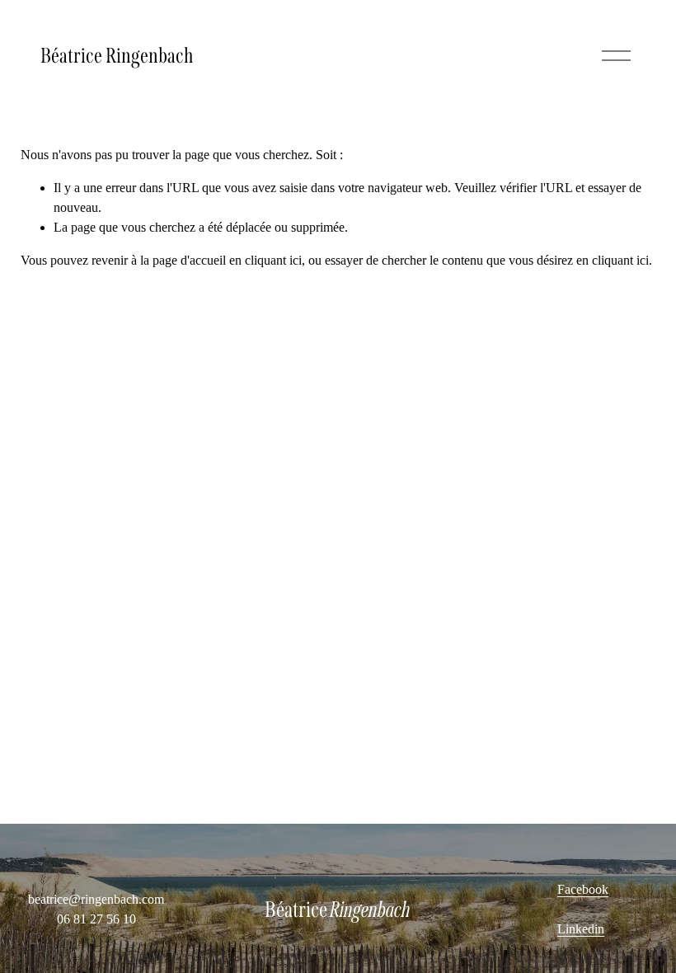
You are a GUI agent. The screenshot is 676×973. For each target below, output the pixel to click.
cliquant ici (273, 260)
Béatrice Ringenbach (116, 55)
